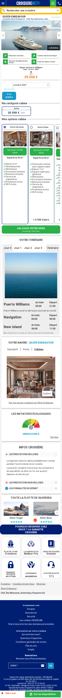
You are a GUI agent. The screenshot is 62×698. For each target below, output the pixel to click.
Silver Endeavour (9, 588)
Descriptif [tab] (12, 349)
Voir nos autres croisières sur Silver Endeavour (31, 403)
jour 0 (7, 247)
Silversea (40, 584)
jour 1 (18, 247)
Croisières (6, 584)
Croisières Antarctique (23, 584)
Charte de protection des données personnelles (31, 624)
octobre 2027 (19, 85)
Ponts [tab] (26, 349)
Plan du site (31, 646)
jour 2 (28, 247)
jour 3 (38, 247)
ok (50, 666)
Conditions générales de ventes (31, 642)
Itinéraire (52, 247)
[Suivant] (56, 512)
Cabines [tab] (38, 349)
